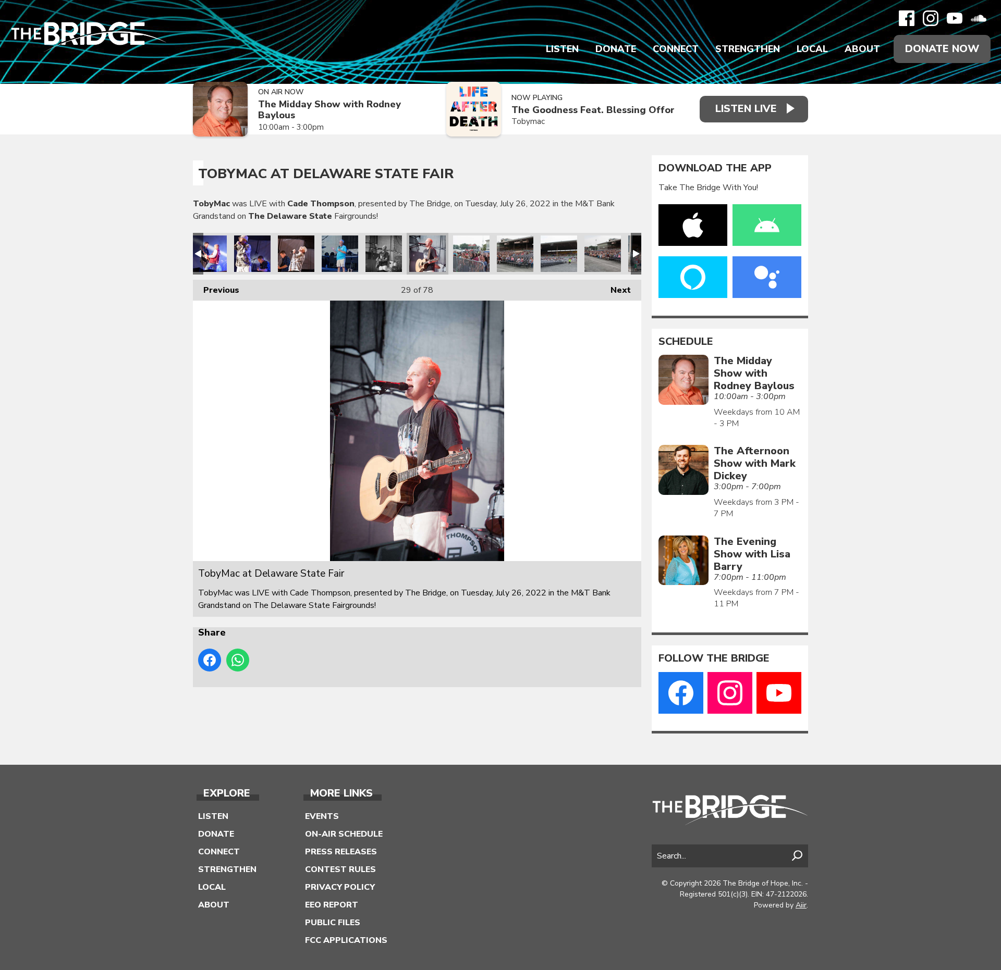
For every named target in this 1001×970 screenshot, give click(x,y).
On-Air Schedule (344, 834)
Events (322, 816)
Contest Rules (340, 869)
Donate (615, 49)
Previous (216, 290)
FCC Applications (346, 940)
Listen (562, 49)
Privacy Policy (340, 887)
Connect (676, 49)
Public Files (332, 922)
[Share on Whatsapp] (237, 660)
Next (615, 290)
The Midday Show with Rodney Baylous (329, 109)
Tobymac (528, 121)
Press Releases (341, 851)
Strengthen (747, 49)
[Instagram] (930, 18)
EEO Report (331, 905)
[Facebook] (906, 18)
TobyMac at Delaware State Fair (208, 253)
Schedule (685, 342)
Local (812, 49)
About (862, 49)
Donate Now (942, 49)
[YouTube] (954, 18)
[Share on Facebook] (209, 660)
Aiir (801, 905)
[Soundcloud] (978, 18)
